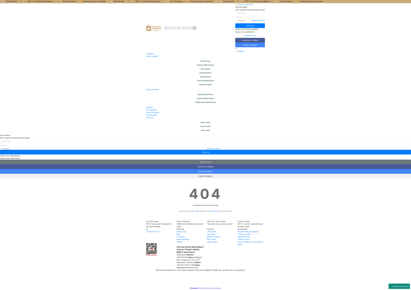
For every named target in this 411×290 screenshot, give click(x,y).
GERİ (197, 211)
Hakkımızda (181, 232)
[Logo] (153, 28)
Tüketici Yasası (244, 239)
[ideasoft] (194, 288)
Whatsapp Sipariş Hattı (401, 286)
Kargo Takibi (212, 242)
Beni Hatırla (241, 20)
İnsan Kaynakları (183, 239)
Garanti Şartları (244, 237)
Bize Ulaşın (211, 239)
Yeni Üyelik (211, 232)
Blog (178, 234)
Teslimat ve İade (244, 234)
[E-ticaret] (205, 288)
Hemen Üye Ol (250, 35)
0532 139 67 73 (153, 232)
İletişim (179, 242)
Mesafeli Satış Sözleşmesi (248, 232)
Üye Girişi (211, 234)
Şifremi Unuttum (258, 20)
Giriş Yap (250, 26)
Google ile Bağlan (250, 45)
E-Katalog (181, 237)
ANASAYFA (214, 211)
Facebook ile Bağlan (250, 40)
